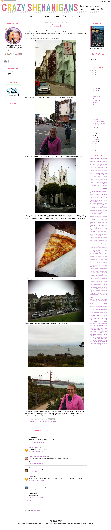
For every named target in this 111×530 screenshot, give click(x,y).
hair (106, 234)
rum (99, 294)
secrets (95, 300)
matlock (100, 259)
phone (99, 277)
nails (94, 266)
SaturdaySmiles (99, 299)
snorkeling (100, 303)
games (95, 228)
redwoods (105, 291)
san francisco (54, 421)
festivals (99, 220)
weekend (92, 335)
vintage (105, 329)
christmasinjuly (100, 195)
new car (100, 268)
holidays (95, 240)
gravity (102, 232)
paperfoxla (101, 275)
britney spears (99, 179)
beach (105, 167)
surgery (91, 313)
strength (105, 309)
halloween (98, 235)
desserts (105, 207)
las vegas (98, 250)
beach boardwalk (93, 168)
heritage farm (92, 238)
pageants (97, 275)
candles (91, 182)
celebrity (104, 183)
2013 (93, 85)
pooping (94, 281)
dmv (93, 212)
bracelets (92, 177)
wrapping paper (93, 344)
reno (98, 293)
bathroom (105, 165)
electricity (95, 215)
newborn (97, 271)
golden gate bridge (45, 421)
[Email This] (49, 419)
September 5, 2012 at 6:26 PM (36, 463)
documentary (97, 212)
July (94, 129)
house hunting (103, 241)
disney (95, 210)
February (95, 139)
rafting (94, 290)
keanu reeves (93, 249)
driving (98, 213)
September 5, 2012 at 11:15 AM (36, 451)
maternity (96, 259)
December (95, 88)
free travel (104, 225)
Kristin (30, 485)
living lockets (104, 253)
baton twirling (100, 167)
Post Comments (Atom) (36, 510)
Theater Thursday (44, 16)
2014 (93, 83)
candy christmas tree (98, 182)
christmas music (103, 191)
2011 (93, 143)
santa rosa (92, 299)
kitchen (99, 249)
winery (102, 340)
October (95, 93)
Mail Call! (95, 103)
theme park (92, 323)
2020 (93, 70)
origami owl (104, 274)
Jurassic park (97, 246)
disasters (92, 210)
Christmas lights (103, 189)
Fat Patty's (104, 219)
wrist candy (104, 344)
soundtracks (104, 305)
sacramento (104, 294)
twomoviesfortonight (102, 328)
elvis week (92, 216)
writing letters (93, 346)
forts (101, 225)
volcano (91, 331)
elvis (99, 215)
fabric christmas (103, 217)
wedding (92, 334)
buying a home (97, 180)
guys (103, 234)
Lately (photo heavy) (97, 107)
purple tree (100, 287)
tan (101, 313)
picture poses (104, 277)
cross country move (102, 203)
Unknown (31, 476)
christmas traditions (101, 194)
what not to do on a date (101, 338)
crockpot (94, 203)
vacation (92, 329)
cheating (98, 185)
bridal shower (104, 177)
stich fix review (95, 309)
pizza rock (101, 279)
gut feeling (99, 234)
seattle (91, 300)
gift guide (100, 229)
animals (95, 161)
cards (96, 183)
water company (93, 332)
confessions (92, 200)
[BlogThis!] (51, 419)
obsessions (92, 272)
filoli (102, 222)
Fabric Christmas (76, 16)
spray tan (105, 306)
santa (100, 297)
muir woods (100, 265)
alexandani (97, 160)
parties (105, 275)
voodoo (95, 331)
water (105, 331)
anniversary (100, 161)
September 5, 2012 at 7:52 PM (36, 471)
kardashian (96, 247)
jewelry (92, 246)
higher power (98, 238)
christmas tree (93, 195)
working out (93, 343)
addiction (92, 160)
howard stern (93, 243)
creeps (98, 201)
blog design (96, 173)
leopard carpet (104, 250)
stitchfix (101, 309)
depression (92, 207)
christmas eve (93, 189)
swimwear (97, 313)
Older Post (83, 508)
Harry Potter (97, 237)
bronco (105, 179)
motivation (98, 263)
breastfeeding (97, 177)
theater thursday (100, 322)
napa (97, 266)
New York (92, 271)
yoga (98, 346)
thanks (91, 318)
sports (100, 306)
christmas (92, 186)
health (105, 237)
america (102, 160)
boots (91, 176)
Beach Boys (100, 168)
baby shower (99, 164)
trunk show (101, 326)
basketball (99, 166)
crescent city (104, 201)
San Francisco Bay (97, 119)
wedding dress (98, 334)
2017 (93, 77)
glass (91, 231)
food (95, 225)
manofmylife (97, 257)
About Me (33, 16)
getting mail (104, 228)
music (91, 266)
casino (99, 183)
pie (91, 278)
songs (96, 305)
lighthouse (105, 252)
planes (105, 279)
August (95, 127)
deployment (104, 206)
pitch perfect (96, 279)
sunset (105, 312)
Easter (105, 213)
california (32, 421)
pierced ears (94, 278)
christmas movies (95, 191)
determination (93, 209)
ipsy (102, 243)
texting (100, 316)
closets (91, 197)
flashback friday (103, 223)
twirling (94, 328)
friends (92, 227)
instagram (99, 243)
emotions (97, 216)
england (105, 216)
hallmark (91, 235)
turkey (91, 328)
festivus (103, 220)
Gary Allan (99, 228)
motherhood (92, 263)
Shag (101, 300)
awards (92, 164)
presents (105, 284)
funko (100, 227)
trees (95, 326)
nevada (96, 268)
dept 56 (97, 207)
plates (91, 281)
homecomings (104, 240)
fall (90, 219)
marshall (105, 257)
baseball (95, 165)
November (95, 90)
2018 (93, 74)
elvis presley (104, 215)
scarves (105, 299)
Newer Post (28, 508)
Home (56, 508)
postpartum (100, 282)
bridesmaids (92, 179)
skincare (105, 302)
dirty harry (38, 421)
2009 (93, 148)
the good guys (96, 319)
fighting (99, 222)
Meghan (31, 467)
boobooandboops (98, 175)
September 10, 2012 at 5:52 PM (36, 480)
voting (99, 331)
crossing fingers (93, 204)
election (91, 215)
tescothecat (92, 316)
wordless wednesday (98, 341)
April (94, 135)
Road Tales (95, 115)
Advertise (56, 16)
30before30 (93, 158)
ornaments (92, 275)
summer (95, 311)
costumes (105, 200)
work (105, 341)
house (97, 241)
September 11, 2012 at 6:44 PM (36, 497)
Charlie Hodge (93, 185)
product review (99, 285)
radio (103, 288)
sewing (98, 300)
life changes (97, 252)
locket (91, 255)
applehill (105, 161)
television (92, 315)
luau (106, 255)
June (94, 131)
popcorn (98, 281)
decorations (97, 206)
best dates (104, 170)
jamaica (105, 243)
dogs (101, 212)
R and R (100, 288)
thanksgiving (97, 318)
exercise (98, 217)
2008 (93, 150)
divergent (105, 210)
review (101, 293)
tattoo (105, 313)
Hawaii (102, 237)
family (93, 219)
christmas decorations (98, 188)
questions (92, 288)
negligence (104, 266)
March (94, 137)
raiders (97, 290)
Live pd (94, 253)
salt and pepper (96, 296)
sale (91, 296)
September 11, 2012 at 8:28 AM (36, 489)
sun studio (100, 310)
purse (105, 287)
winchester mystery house (95, 340)
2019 (93, 72)
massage (92, 259)
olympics (95, 274)
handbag (105, 235)
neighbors (92, 268)
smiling (95, 303)
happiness (92, 237)
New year (98, 269)
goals (94, 231)
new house (104, 268)
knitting (103, 249)
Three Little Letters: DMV (98, 111)
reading (105, 290)
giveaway (104, 229)
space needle (96, 306)
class (106, 195)
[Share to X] (52, 419)
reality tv (92, 291)
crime (91, 203)
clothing (96, 197)
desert (101, 207)
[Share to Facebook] (54, 419)
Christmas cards (102, 186)
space (91, 306)
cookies (97, 200)
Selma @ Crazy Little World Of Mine (37, 456)
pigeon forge (100, 278)
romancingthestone (94, 294)
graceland (92, 232)
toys (97, 325)
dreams (95, 213)
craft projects (93, 201)
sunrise (101, 312)
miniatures (92, 262)
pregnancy (99, 284)
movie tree (104, 263)
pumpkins (95, 287)
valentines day (99, 329)
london (94, 255)
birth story (96, 171)
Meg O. (59, 521)
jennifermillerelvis (103, 244)
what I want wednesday (95, 337)
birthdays (101, 171)
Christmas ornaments (95, 192)
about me (99, 158)
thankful (105, 316)
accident (105, 158)
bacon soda (104, 164)
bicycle (91, 171)
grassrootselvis (98, 232)
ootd (99, 274)
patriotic (91, 277)
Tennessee (99, 315)
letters (91, 252)
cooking (100, 200)
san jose (97, 297)
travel (101, 325)
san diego (102, 296)
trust (106, 326)
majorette (105, 256)
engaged (101, 216)
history (102, 238)
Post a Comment (31, 500)
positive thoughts (93, 282)
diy (90, 212)
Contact (65, 16)
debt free (92, 206)
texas (97, 316)
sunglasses (96, 312)
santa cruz (104, 297)
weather (100, 332)
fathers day (92, 220)
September (95, 95)
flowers (91, 225)
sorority (99, 305)
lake (106, 249)
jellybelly (91, 244)
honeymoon (92, 241)
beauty (99, 170)
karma (100, 247)
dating (102, 204)
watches (102, 331)
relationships (93, 293)
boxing (105, 176)
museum (105, 265)
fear (96, 220)
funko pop (104, 227)
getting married (93, 229)
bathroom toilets (93, 167)
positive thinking (103, 281)
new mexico (92, 269)
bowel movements (98, 176)
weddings (104, 334)
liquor (91, 253)
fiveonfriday (96, 223)
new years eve (103, 269)
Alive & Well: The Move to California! (99, 124)
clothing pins (103, 197)
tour (94, 325)
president (92, 285)
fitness (91, 223)
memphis (92, 260)
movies (92, 265)
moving (96, 265)
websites (105, 332)
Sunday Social (96, 96)
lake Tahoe (92, 250)
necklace (100, 266)
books (105, 175)
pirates (91, 279)
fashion (99, 219)
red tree (99, 291)
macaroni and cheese (95, 256)
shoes (94, 302)
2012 (93, 87)
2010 (93, 146)
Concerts (104, 198)
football (98, 225)
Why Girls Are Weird (34, 447)
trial (98, 326)
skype (91, 303)
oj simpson (103, 272)
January (95, 141)
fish (106, 222)
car (104, 182)
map (101, 257)
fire (104, 222)
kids (97, 249)
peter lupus (96, 277)
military (105, 260)
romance (105, 293)
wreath (99, 344)
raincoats (101, 290)
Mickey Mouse (99, 260)
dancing (98, 204)
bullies (91, 180)
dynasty (101, 213)
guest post (94, 234)
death (105, 204)
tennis (105, 315)
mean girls (104, 259)
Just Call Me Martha (97, 100)
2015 (93, 81)
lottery (98, 255)
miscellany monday (102, 262)
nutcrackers (102, 271)
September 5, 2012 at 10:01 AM (36, 442)
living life (98, 253)
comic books (98, 198)
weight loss (98, 335)
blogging (101, 173)
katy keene (104, 247)
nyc (106, 271)
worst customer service (102, 343)
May (94, 133)
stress (91, 310)
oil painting (97, 272)
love (101, 255)
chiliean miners (104, 185)
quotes (96, 288)
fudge (96, 227)
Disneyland (100, 210)
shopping (99, 302)
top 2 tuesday (98, 323)
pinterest (105, 278)
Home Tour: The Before (98, 121)
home (99, 240)
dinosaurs (99, 209)
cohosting (92, 198)
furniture (92, 228)
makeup (92, 257)
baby (95, 164)
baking (91, 165)
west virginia (104, 335)
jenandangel (96, 244)
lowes (103, 255)
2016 (93, 79)
